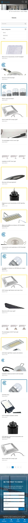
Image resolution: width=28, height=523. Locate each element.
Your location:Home (15, 11)
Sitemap (18, 518)
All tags (22, 518)
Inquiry (24, 521)
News (22, 11)
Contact (18, 521)
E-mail (11, 521)
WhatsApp (4, 521)
